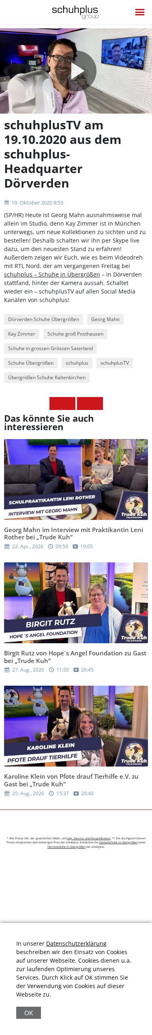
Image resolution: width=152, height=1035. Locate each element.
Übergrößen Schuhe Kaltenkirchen (47, 377)
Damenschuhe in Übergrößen (118, 842)
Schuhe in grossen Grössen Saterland (50, 348)
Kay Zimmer (21, 333)
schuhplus (77, 362)
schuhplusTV (115, 362)
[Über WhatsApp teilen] (83, 403)
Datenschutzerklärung (76, 943)
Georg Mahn (105, 319)
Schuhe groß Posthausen (75, 333)
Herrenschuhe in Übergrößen (66, 847)
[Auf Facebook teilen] (55, 403)
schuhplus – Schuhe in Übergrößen (52, 274)
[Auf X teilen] (68, 403)
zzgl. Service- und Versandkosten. (89, 838)
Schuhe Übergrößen (31, 362)
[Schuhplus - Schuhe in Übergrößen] (76, 12)
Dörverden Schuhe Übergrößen (43, 319)
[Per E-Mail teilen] (96, 403)
